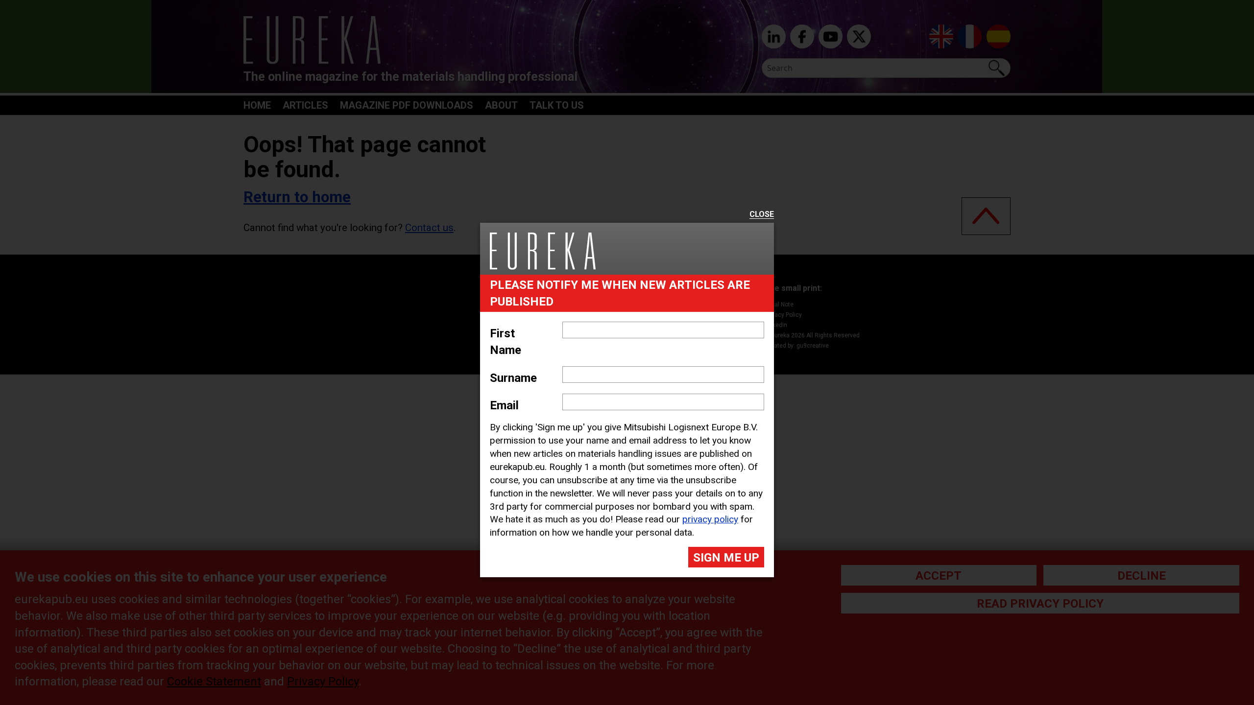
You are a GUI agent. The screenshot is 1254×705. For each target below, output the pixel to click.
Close (761, 215)
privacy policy (710, 519)
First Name (505, 342)
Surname (513, 378)
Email (504, 405)
